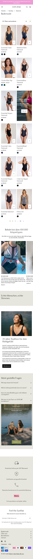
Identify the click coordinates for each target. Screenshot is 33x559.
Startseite (3, 11)
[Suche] (26, 7)
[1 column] (26, 21)
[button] (30, 7)
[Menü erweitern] (2, 7)
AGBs (9, 544)
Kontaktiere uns (16, 442)
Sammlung (11, 11)
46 (20, 221)
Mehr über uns (6, 366)
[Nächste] (23, 221)
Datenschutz (4, 544)
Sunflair (7, 554)
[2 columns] (30, 21)
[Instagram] (5, 541)
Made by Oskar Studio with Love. (16, 554)
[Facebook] (1, 541)
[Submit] (30, 518)
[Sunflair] (16, 6)
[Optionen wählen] (13, 42)
